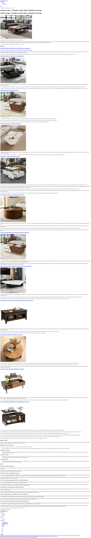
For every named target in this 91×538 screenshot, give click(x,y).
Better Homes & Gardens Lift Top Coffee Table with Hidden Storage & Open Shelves (16, 300)
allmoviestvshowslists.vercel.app (75, 535)
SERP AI (9, 535)
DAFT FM (9, 537)
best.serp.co (54, 535)
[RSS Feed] (2, 6)
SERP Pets (45, 535)
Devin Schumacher (18, 537)
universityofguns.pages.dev (28, 536)
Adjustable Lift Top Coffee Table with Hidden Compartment (12, 369)
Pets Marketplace (27, 537)
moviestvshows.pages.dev (53, 536)
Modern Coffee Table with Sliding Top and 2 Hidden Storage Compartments (15, 48)
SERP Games (23, 535)
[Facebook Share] (4, 509)
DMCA (3, 524)
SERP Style (34, 535)
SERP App (19, 535)
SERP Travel (42, 535)
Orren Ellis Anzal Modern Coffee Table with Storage (10, 123)
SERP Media (38, 535)
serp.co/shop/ (58, 535)
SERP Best (12, 535)
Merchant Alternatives (34, 537)
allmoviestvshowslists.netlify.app (65, 535)
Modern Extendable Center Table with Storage (9, 90)
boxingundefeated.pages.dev (36, 536)
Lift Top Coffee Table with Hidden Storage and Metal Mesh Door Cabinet (14, 401)
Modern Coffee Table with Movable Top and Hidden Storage (12, 56)
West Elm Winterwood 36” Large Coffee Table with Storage (12, 194)
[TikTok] (2, 532)
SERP (7, 535)
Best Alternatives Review (4, 511)
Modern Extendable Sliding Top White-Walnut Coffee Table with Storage (14, 232)
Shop (3, 3)
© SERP (2, 534)
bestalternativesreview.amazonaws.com (6, 536)
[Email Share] (9, 509)
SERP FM (15, 535)
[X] (2, 528)
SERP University (50, 535)
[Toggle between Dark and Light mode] (1, 6)
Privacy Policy (4, 522)
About (3, 514)
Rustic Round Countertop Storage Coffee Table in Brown (11, 334)
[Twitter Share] (3, 509)
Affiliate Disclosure (5, 523)
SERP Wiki (27, 535)
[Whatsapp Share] (8, 509)
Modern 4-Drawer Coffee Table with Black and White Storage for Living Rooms (16, 266)
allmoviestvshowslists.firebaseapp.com (18, 536)
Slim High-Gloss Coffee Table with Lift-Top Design (10, 156)
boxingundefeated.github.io (45, 536)
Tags (3, 526)
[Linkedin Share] (6, 509)
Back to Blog (3, 510)
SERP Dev (30, 535)
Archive (3, 525)
